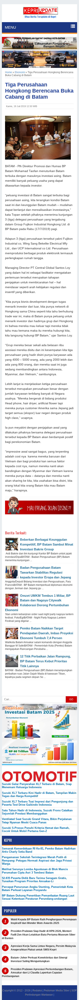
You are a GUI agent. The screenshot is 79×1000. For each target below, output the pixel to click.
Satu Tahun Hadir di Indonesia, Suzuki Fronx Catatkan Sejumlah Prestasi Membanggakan (37, 812)
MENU (10, 27)
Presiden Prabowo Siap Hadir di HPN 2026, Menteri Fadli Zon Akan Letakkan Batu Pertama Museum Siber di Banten (38, 935)
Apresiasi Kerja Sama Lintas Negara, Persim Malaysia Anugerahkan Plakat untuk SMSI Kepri (43, 948)
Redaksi (37, 990)
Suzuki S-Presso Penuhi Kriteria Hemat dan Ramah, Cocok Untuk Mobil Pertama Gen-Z (36, 829)
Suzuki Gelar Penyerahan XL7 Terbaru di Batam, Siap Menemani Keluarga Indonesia (37, 785)
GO (71, 699)
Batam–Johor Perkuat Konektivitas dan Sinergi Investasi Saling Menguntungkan (39, 959)
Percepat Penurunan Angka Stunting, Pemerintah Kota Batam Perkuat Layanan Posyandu (37, 888)
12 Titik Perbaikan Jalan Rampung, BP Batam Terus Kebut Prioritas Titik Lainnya (45, 661)
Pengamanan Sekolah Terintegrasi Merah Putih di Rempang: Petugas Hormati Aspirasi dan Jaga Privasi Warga (37, 860)
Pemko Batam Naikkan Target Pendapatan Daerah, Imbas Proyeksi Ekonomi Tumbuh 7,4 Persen (46, 633)
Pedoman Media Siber (57, 990)
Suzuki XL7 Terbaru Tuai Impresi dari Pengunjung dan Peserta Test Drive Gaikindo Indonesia (37, 803)
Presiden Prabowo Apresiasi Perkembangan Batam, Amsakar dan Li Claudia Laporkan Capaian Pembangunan (37, 973)
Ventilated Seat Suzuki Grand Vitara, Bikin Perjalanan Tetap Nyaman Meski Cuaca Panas (37, 820)
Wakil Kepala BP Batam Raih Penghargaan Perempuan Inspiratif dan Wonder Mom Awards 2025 (43, 921)
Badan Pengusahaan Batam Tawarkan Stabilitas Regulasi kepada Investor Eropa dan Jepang (45, 572)
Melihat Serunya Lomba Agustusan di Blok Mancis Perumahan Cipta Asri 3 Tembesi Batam (35, 871)
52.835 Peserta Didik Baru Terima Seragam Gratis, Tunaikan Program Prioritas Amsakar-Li (34, 879)
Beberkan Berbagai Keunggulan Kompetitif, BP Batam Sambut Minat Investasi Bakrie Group (46, 544)
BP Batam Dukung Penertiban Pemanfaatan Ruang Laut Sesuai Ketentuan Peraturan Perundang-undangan (38, 897)
